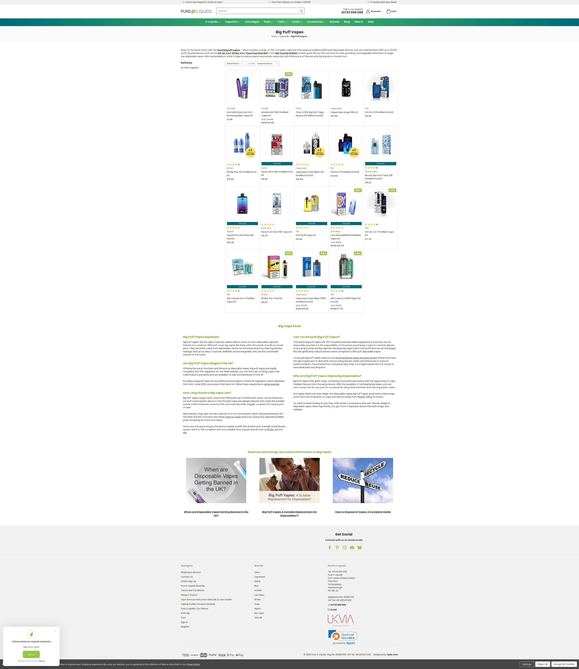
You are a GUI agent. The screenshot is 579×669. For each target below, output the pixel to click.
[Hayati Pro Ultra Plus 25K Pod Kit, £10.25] (242, 203)
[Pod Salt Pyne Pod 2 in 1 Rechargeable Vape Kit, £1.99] (242, 87)
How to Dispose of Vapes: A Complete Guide (363, 512)
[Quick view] (234, 95)
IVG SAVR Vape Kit (306, 235)
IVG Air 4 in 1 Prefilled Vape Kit (379, 233)
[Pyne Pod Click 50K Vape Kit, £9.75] (277, 203)
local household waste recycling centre (356, 357)
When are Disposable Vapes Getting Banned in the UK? (216, 513)
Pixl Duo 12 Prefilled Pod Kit (345, 171)
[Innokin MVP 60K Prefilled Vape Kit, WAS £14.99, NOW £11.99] (277, 87)
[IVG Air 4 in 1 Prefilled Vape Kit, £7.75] (380, 203)
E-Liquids (212, 22)
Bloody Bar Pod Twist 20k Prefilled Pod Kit (378, 177)
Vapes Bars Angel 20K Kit (344, 112)
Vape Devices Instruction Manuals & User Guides (206, 599)
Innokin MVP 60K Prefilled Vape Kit (274, 114)
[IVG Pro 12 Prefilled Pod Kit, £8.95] (380, 87)
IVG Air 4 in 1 (224, 53)
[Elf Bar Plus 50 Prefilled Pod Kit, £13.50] (242, 144)
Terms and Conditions (192, 590)
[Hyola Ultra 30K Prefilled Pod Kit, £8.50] (277, 144)
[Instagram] (344, 547)
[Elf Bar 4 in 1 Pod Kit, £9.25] (277, 266)
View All (258, 617)
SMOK (257, 581)
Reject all (543, 664)
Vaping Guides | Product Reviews (198, 604)
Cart (183, 617)
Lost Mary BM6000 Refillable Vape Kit (346, 237)
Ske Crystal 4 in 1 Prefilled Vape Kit (241, 300)
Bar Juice (259, 613)
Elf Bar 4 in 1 (238, 53)
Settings (527, 664)
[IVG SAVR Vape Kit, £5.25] (311, 203)
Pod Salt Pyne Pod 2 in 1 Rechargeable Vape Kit (240, 114)
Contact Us (187, 576)
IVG (276, 429)
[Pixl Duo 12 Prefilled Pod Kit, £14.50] (346, 144)
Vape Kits (231, 22)
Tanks (296, 22)
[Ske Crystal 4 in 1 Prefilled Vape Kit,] (242, 266)
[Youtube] (352, 547)
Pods (267, 22)
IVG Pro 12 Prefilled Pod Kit (379, 112)
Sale (370, 22)
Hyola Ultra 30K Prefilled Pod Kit (277, 173)
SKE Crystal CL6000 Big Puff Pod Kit (346, 300)
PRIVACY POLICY (189, 595)
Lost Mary (259, 595)
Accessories (315, 22)
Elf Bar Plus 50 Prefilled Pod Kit (241, 173)
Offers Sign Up (188, 581)
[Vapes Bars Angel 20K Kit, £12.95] (346, 87)
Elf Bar (270, 429)
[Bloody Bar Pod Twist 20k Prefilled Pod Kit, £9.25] (380, 144)
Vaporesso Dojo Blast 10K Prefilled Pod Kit (310, 173)
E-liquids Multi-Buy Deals (383, 2)
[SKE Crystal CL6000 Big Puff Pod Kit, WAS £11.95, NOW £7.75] (346, 266)
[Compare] (250, 95)
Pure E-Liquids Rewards (193, 585)
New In (359, 22)
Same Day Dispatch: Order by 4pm (204, 2)
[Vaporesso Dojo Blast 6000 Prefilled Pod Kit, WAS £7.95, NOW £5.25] (311, 266)
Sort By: (252, 63)
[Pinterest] (337, 547)
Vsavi (257, 572)
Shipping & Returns (191, 572)
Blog (347, 22)
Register (185, 626)
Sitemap (185, 613)
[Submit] (301, 11)
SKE (185, 432)
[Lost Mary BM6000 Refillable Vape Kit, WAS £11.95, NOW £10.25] (346, 203)
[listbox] (268, 63)
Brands (334, 22)
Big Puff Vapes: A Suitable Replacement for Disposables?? (289, 513)
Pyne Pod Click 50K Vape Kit (276, 231)
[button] (216, 480)
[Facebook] (329, 547)
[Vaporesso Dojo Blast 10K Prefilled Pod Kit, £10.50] (311, 144)
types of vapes (233, 416)
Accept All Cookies (564, 664)
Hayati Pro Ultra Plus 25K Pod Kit (240, 237)
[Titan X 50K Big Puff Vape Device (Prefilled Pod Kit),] (311, 87)
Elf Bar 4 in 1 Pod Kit (271, 298)
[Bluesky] (360, 547)
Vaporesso (259, 576)
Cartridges (252, 22)
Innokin (258, 590)
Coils (281, 22)
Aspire (257, 608)
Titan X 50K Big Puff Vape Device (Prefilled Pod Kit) (310, 114)
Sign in (184, 622)
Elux (256, 585)
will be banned (271, 384)
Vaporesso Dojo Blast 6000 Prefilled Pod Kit (311, 300)
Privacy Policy (193, 664)
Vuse (256, 604)
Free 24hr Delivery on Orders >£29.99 (291, 2)
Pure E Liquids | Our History (194, 608)
